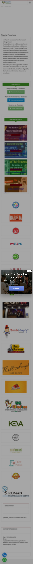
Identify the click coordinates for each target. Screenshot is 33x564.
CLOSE (29, 271)
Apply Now (16, 288)
